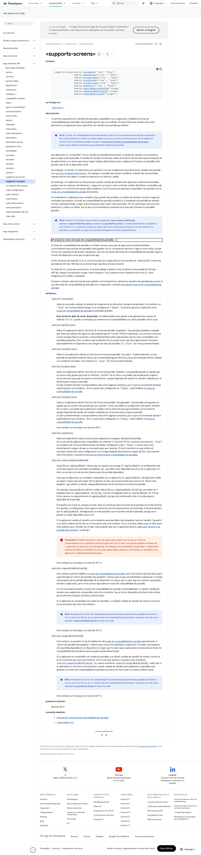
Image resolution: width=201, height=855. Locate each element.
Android (43, 799)
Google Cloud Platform (119, 836)
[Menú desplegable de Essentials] (42, 3)
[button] (16, 40)
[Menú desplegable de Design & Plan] (65, 3)
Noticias (43, 816)
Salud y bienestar (74, 808)
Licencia (55, 848)
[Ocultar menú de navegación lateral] (33, 850)
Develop (77, 3)
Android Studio (178, 3)
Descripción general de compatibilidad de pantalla (125, 142)
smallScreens (89, 75)
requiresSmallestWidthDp (95, 88)
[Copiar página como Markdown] (107, 54)
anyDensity (88, 85)
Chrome (86, 836)
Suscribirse (166, 848)
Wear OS (97, 806)
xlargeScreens (90, 83)
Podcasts (44, 825)
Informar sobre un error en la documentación (185, 807)
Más (93, 3)
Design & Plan (55, 3)
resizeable (88, 72)
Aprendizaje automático (77, 803)
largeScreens (89, 80)
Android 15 (125, 808)
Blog (42, 821)
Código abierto (46, 812)
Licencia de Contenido (147, 746)
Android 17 (125, 799)
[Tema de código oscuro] (157, 69)
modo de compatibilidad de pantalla (68, 192)
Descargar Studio (155, 815)
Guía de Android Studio (157, 802)
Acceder (194, 3)
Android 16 (125, 803)
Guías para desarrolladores (159, 806)
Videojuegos (72, 799)
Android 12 (125, 821)
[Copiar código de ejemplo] (160, 69)
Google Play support (183, 812)
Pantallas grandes (101, 802)
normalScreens (90, 77)
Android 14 (125, 812)
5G (68, 823)
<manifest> (58, 108)
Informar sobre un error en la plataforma (185, 800)
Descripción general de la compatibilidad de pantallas (111, 455)
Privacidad (71, 819)
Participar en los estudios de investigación (184, 817)
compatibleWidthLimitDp (95, 91)
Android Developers (54, 44)
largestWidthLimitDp (93, 94)
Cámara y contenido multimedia (76, 813)
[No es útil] (160, 44)
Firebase (99, 836)
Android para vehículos (104, 815)
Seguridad (44, 808)
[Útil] (156, 44)
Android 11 (125, 825)
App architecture (14, 13)
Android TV (98, 819)
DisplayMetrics (65, 722)
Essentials (34, 3)
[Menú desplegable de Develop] (84, 3)
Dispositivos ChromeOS (104, 810)
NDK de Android (154, 819)
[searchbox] (18, 23)
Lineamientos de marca (72, 848)
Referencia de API (155, 810)
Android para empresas (50, 803)
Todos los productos (144, 836)
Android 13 (125, 816)
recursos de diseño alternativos (71, 173)
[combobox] (125, 3)
